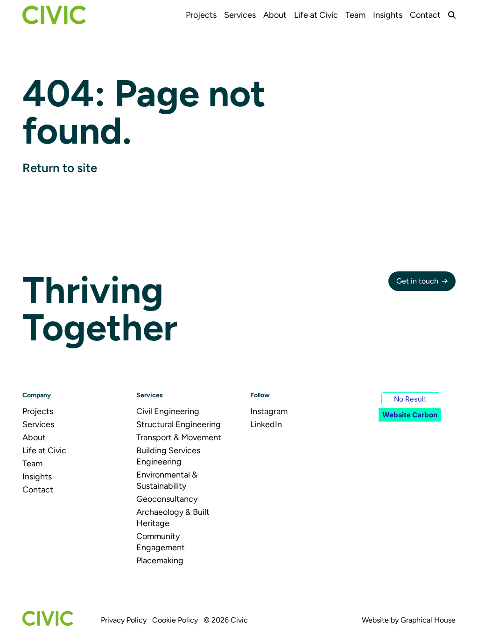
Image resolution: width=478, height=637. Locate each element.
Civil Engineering (167, 411)
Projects (201, 15)
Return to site (59, 167)
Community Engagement (160, 542)
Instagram (269, 411)
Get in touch (417, 281)
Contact (425, 15)
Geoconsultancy (166, 499)
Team (355, 15)
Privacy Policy (124, 620)
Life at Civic (316, 15)
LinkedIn (266, 424)
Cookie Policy (175, 620)
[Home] (54, 15)
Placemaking (159, 560)
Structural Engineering (178, 424)
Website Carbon (409, 414)
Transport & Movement (178, 437)
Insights (387, 15)
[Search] (452, 15)
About (275, 15)
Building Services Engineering (168, 456)
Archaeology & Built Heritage (173, 517)
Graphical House (428, 620)
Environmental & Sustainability (166, 480)
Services (240, 15)
